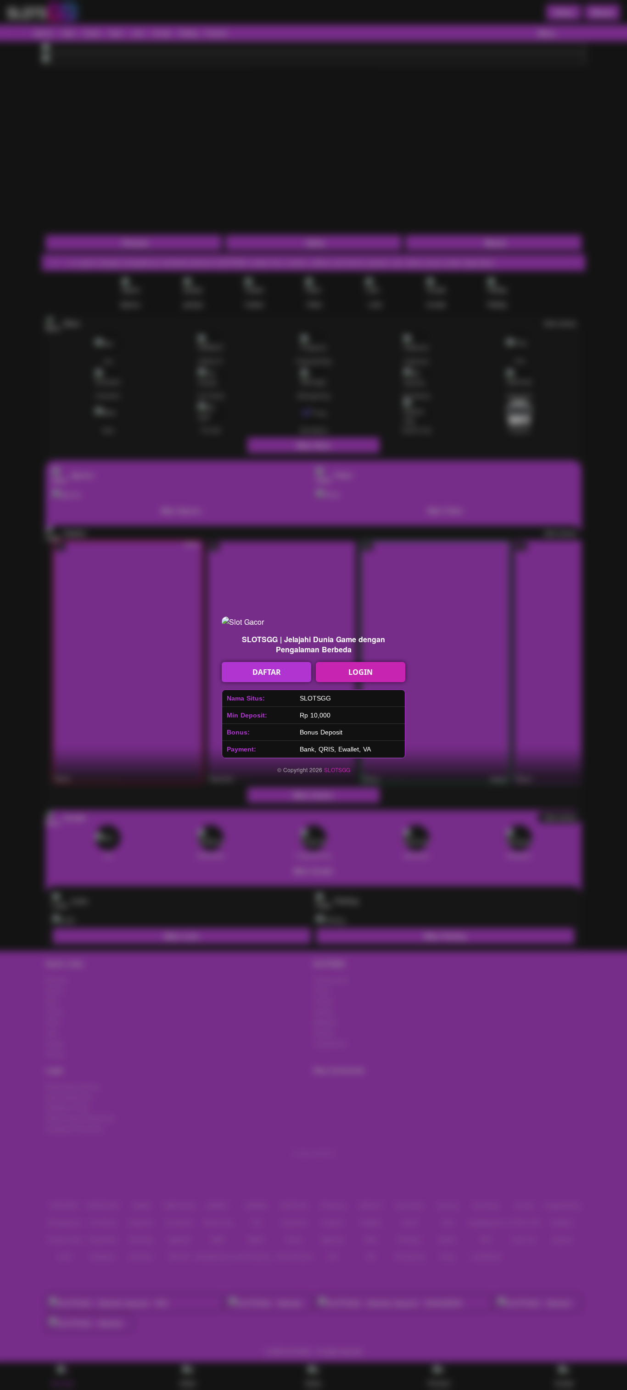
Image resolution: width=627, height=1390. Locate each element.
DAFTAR (266, 672)
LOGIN (360, 672)
